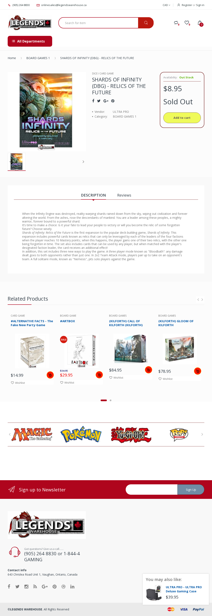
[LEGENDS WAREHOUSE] (30, 23)
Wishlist (20, 383)
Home (12, 58)
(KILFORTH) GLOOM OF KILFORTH (176, 323)
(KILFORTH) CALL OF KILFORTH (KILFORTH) (126, 323)
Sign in (200, 5)
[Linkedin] (72, 586)
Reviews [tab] (124, 195)
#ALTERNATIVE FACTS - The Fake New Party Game (32, 323)
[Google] (106, 101)
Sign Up (191, 490)
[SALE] (81, 350)
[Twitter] (99, 101)
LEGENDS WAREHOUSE (26, 609)
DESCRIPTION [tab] (93, 195)
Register (187, 5)
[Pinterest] (112, 101)
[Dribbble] (63, 586)
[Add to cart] (50, 375)
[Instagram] (26, 586)
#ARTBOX (67, 321)
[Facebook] (93, 101)
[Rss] (35, 586)
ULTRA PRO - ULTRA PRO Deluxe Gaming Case (184, 589)
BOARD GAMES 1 (38, 58)
